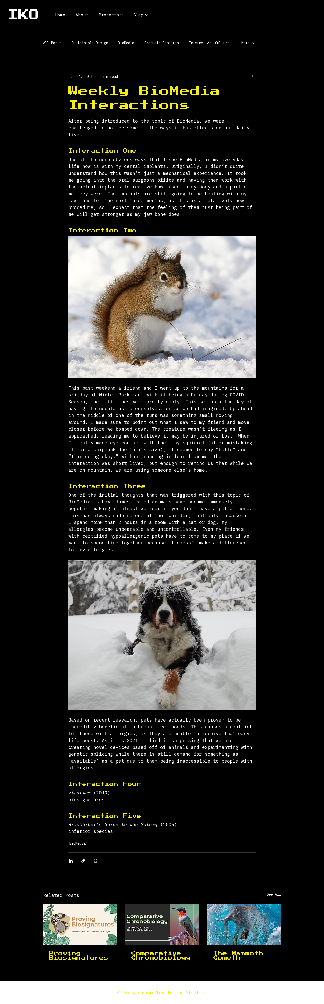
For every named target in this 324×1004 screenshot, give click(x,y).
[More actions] (253, 76)
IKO (23, 15)
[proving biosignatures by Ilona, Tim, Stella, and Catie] (80, 924)
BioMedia (126, 43)
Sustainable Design (89, 43)
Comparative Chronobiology (161, 955)
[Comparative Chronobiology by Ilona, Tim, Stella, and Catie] (162, 924)
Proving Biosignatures (78, 955)
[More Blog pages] (146, 15)
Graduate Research (161, 43)
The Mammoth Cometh (238, 955)
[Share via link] (83, 860)
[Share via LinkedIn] (70, 860)
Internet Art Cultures (210, 43)
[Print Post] (95, 860)
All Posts (52, 43)
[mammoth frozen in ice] (244, 924)
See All (274, 894)
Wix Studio (196, 992)
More (245, 43)
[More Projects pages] (121, 15)
